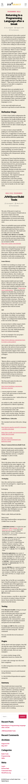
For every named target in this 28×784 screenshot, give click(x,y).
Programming (11, 11)
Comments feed (6, 770)
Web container (13, 528)
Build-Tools (9, 193)
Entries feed (5, 768)
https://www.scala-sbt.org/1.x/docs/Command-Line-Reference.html (11, 439)
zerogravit (10, 27)
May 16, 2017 (20, 203)
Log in (3, 766)
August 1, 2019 (20, 27)
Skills (19, 11)
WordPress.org (6, 773)
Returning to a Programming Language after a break (14, 20)
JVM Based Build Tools (14, 198)
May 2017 (4, 746)
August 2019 (5, 743)
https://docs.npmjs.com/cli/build (11, 243)
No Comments (15, 30)
